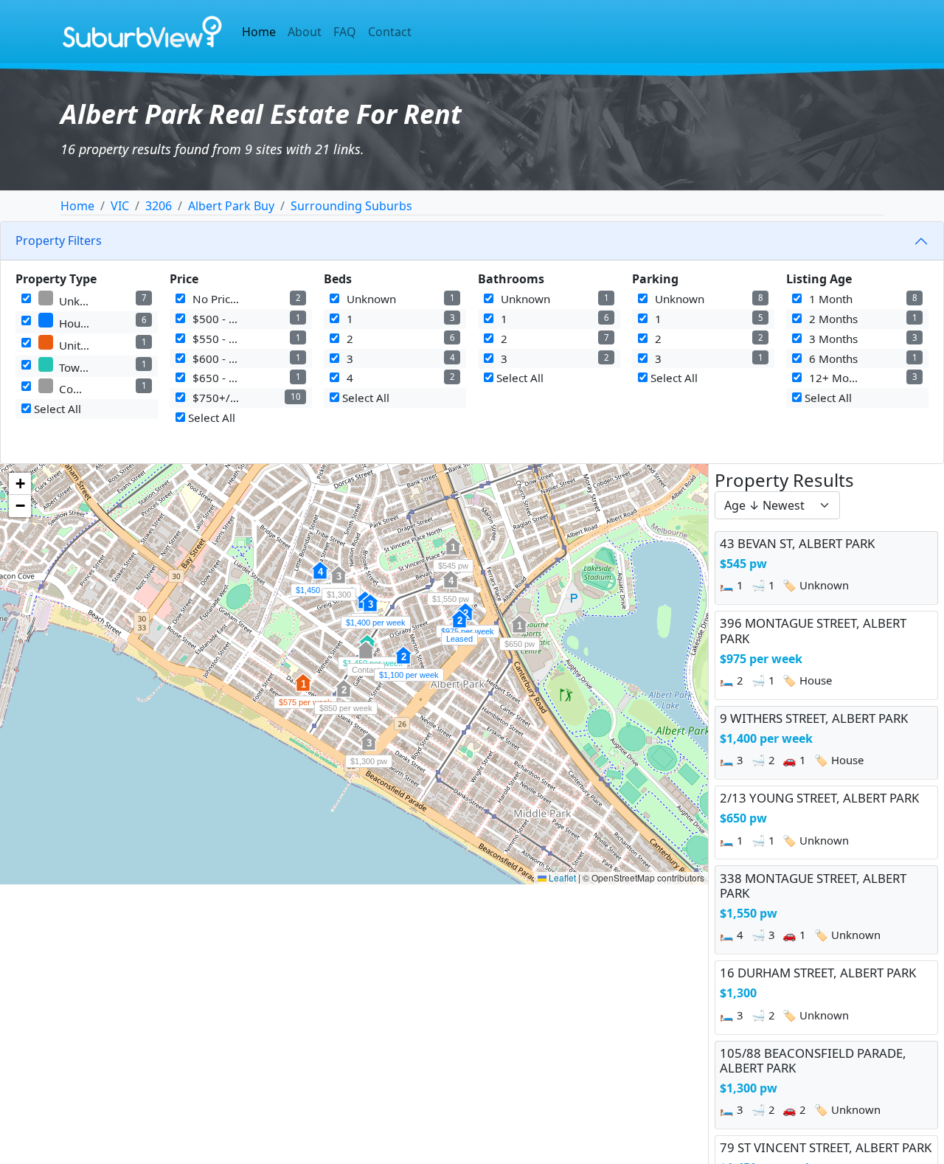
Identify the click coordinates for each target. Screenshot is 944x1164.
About (305, 32)
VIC (120, 206)
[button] (452, 554)
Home (259, 32)
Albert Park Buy (231, 206)
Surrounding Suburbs (351, 206)
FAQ (344, 32)
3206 (158, 206)
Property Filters (58, 240)
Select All (56, 408)
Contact (390, 32)
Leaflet (561, 877)
